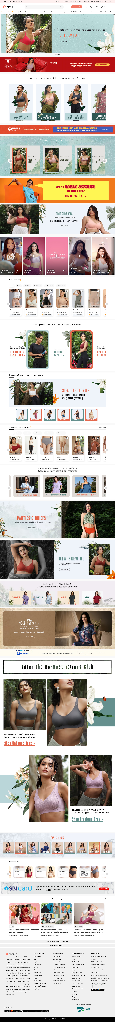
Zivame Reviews (77, 986)
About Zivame (76, 956)
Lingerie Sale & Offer (40, 983)
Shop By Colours (77, 973)
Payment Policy (58, 978)
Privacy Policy (57, 962)
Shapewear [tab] (61, 286)
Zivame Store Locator (79, 975)
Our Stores (86, 1)
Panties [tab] (27, 286)
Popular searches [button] (56, 946)
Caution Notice (57, 983)
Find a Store (76, 999)
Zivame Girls (37, 981)
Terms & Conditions (59, 965)
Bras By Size (75, 967)
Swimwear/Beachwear (41, 986)
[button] (61, 7)
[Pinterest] (99, 983)
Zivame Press (76, 978)
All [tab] (11, 286)
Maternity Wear (38, 975)
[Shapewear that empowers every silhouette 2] (36, 415)
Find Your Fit (76, 962)
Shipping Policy (57, 959)
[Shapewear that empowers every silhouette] (57, 393)
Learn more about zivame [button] (56, 941)
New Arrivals (37, 956)
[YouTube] (104, 983)
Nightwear (37, 962)
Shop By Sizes (76, 970)
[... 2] (44, 598)
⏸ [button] (113, 14)
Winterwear (37, 973)
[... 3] (68, 598)
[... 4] (92, 598)
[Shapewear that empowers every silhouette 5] (77, 415)
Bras (35, 959)
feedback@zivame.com (102, 978)
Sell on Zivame (95, 1)
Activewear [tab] (49, 286)
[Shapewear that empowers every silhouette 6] (91, 415)
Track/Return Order (66, 1)
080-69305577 (103, 975)
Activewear (37, 965)
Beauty (36, 978)
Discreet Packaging (59, 975)
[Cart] (96, 7)
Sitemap (74, 994)
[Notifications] (86, 7)
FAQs (73, 997)
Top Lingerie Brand (39, 989)
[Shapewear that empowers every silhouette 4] (64, 415)
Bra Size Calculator (78, 965)
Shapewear (37, 970)
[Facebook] (92, 983)
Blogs (57, 1)
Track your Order (58, 973)
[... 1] (20, 598)
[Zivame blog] (102, 983)
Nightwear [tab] (37, 286)
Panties (36, 967)
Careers (74, 991)
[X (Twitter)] (94, 983)
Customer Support (59, 981)
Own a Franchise (106, 1)
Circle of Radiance (78, 989)
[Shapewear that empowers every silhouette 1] (22, 415)
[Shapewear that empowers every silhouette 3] (50, 415)
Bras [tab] (18, 286)
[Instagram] (97, 983)
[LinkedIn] (92, 986)
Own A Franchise (77, 983)
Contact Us (78, 1)
